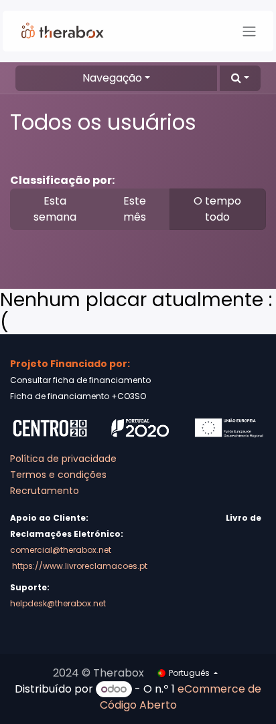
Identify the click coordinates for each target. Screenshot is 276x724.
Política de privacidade (63, 458)
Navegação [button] (112, 78)
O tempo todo (217, 209)
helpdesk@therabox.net (58, 603)
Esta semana (54, 209)
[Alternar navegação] (249, 31)
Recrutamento (44, 490)
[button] (240, 78)
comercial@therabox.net (60, 550)
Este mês (134, 209)
